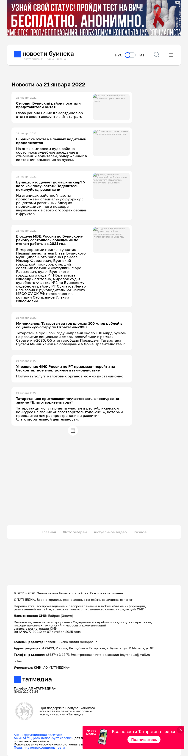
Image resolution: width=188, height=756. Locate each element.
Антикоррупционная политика (38, 735)
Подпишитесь (144, 739)
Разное (140, 532)
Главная (49, 532)
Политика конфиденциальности (39, 747)
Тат (141, 55)
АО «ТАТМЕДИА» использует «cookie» (44, 738)
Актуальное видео (110, 532)
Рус (118, 55)
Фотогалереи (75, 532)
